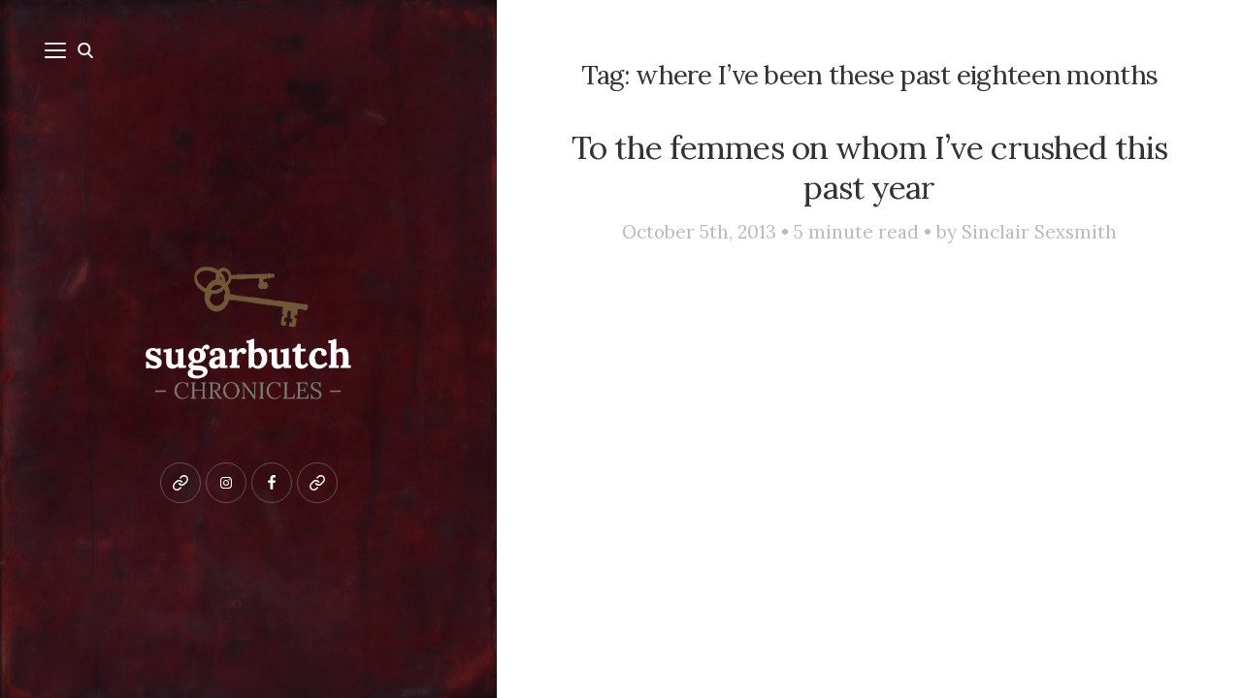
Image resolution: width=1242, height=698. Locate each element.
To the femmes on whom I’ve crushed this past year (869, 167)
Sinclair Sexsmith (1039, 231)
